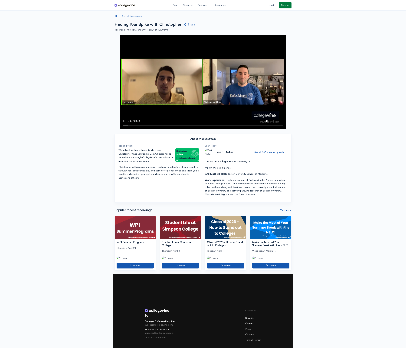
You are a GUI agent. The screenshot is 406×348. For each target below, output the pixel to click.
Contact (249, 334)
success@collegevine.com (159, 324)
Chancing (188, 5)
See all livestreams (132, 15)
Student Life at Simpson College (176, 244)
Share (191, 24)
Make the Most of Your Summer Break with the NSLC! (270, 244)
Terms (248, 339)
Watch (136, 265)
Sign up (285, 5)
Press (248, 328)
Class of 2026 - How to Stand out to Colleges (225, 244)
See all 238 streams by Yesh (269, 152)
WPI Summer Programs (130, 242)
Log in (272, 5)
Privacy (257, 339)
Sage (175, 5)
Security (249, 317)
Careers (249, 323)
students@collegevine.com (159, 332)
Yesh (125, 258)
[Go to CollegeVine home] (125, 5)
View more (285, 210)
